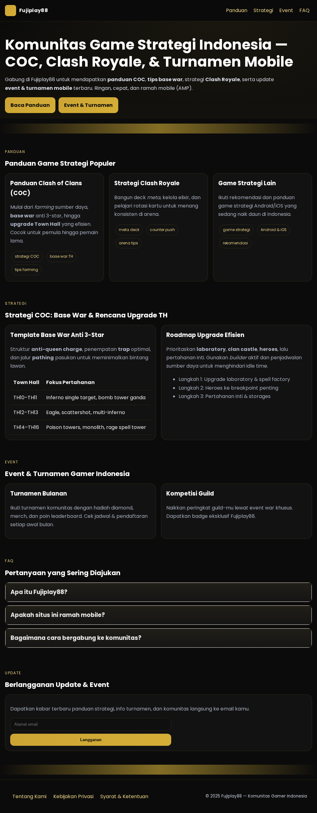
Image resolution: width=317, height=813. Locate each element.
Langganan (91, 739)
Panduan (236, 10)
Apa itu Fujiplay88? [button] (39, 592)
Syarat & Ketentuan (124, 796)
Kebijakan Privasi (73, 796)
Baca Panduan (30, 105)
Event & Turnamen (88, 105)
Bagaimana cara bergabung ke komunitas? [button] (76, 638)
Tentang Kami (29, 796)
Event (286, 10)
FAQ (304, 10)
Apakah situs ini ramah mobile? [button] (58, 615)
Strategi (263, 10)
